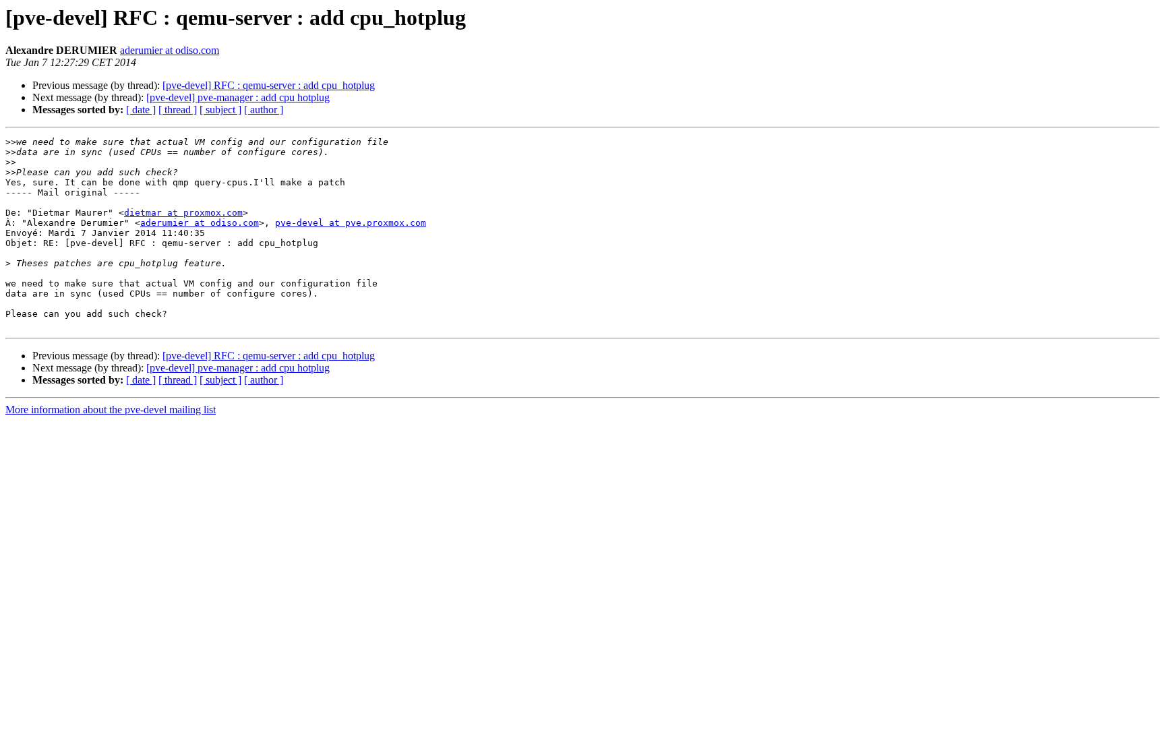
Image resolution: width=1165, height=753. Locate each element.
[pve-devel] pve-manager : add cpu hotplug (238, 97)
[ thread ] (177, 109)
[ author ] (263, 109)
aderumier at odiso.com (169, 50)
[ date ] (141, 109)
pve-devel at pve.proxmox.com (350, 223)
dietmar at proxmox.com (183, 213)
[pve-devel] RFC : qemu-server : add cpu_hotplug (268, 85)
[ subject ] (220, 109)
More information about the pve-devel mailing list (110, 409)
